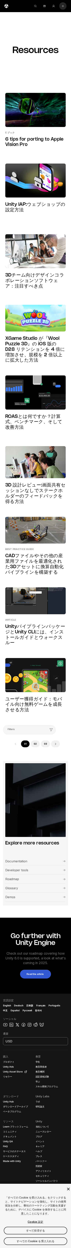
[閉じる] (68, 1189)
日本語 (29, 1005)
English (7, 1005)
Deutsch (18, 1005)
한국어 (38, 1010)
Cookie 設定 (35, 1221)
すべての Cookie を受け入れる (36, 1241)
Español (15, 1010)
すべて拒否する (35, 1230)
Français (41, 1005)
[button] (35, 974)
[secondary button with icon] (62, 6)
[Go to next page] (55, 743)
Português (54, 1005)
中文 (5, 1010)
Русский (27, 1010)
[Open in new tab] (25, 1071)
